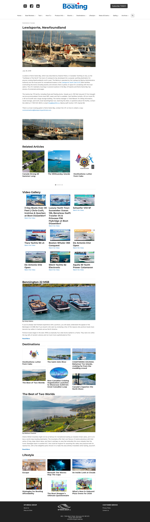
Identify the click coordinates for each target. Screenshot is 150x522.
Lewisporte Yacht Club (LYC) (71, 82)
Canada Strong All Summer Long (30, 175)
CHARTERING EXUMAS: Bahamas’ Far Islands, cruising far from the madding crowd (83, 365)
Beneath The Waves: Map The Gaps (56, 474)
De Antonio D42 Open (82, 244)
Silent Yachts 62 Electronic (57, 266)
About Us (26, 508)
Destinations (25, 23)
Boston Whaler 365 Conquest (59, 244)
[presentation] (33, 161)
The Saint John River (56, 362)
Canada (32, 23)
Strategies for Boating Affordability (32, 492)
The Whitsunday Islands (59, 174)
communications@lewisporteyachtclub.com (36, 110)
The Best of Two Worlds (33, 383)
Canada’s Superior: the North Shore (82, 388)
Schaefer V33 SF (82, 208)
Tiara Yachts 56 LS (34, 243)
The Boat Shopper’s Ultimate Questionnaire (58, 494)
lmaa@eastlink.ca (54, 103)
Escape (25, 473)
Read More (26, 338)
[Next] (92, 167)
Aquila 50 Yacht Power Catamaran (83, 266)
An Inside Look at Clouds (83, 473)
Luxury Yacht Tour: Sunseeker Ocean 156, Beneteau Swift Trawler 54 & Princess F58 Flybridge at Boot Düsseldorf (60, 216)
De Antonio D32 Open (33, 266)
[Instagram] (25, 6)
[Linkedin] (38, 6)
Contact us (106, 510)
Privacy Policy (107, 508)
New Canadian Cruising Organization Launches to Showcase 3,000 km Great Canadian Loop (58, 384)
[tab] (55, 184)
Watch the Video (29, 218)
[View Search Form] (132, 15)
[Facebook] (31, 6)
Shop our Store (28, 510)
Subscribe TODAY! (119, 6)
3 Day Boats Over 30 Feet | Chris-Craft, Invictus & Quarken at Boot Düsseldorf (35, 212)
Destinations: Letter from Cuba (83, 175)
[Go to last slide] (25, 167)
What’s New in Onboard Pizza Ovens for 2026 (83, 492)
